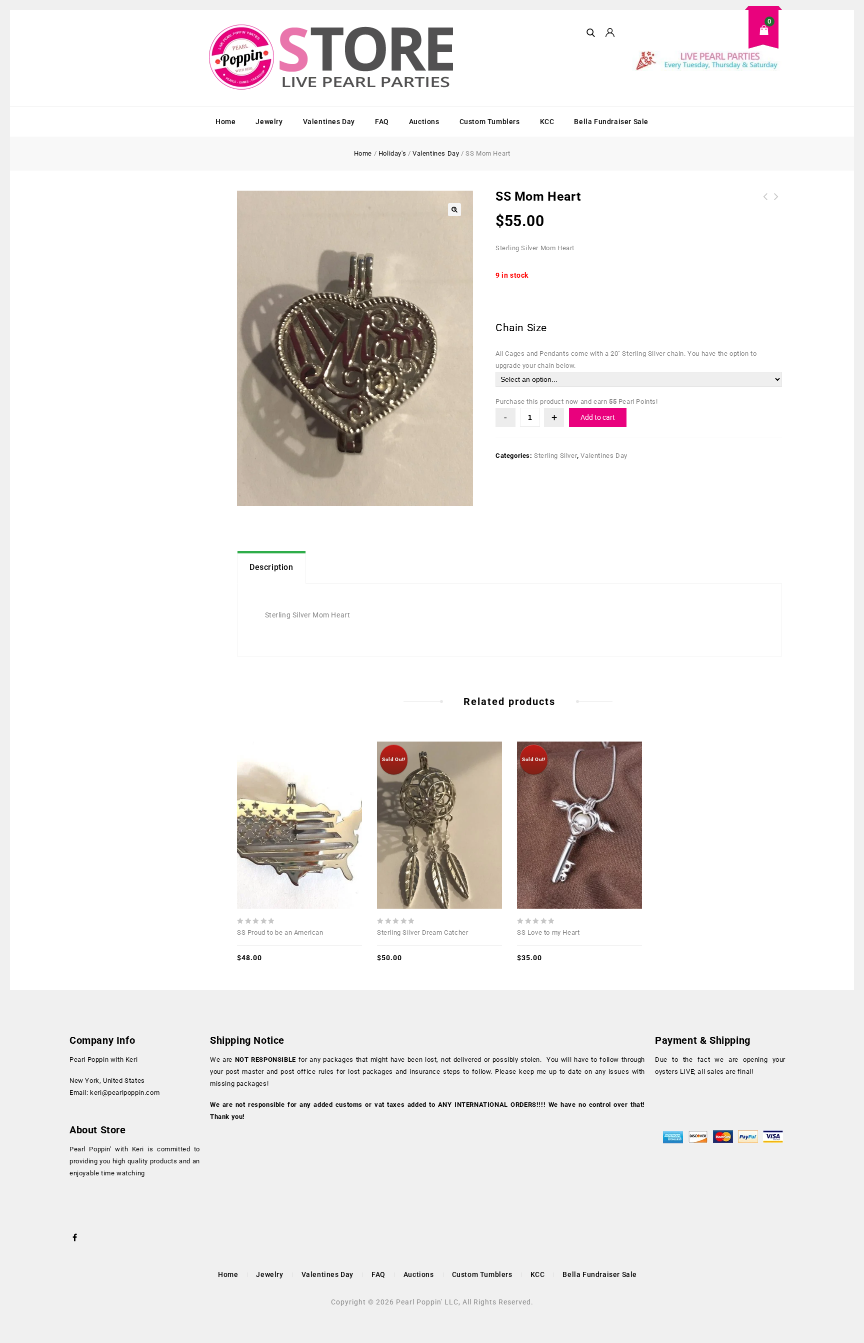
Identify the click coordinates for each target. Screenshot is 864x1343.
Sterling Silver (555, 455)
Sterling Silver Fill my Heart (776, 203)
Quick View (277, 801)
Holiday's (392, 153)
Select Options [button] (321, 801)
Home (226, 122)
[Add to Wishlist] (299, 801)
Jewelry (269, 122)
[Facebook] (75, 1236)
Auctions (424, 122)
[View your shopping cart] (707, 38)
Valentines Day (329, 122)
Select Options (461, 801)
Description (272, 567)
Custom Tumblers (490, 122)
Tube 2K (765, 203)
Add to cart (597, 417)
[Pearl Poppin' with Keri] (333, 58)
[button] (454, 209)
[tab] (271, 567)
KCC (547, 122)
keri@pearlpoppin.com (125, 1092)
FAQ (382, 122)
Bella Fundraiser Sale (611, 122)
